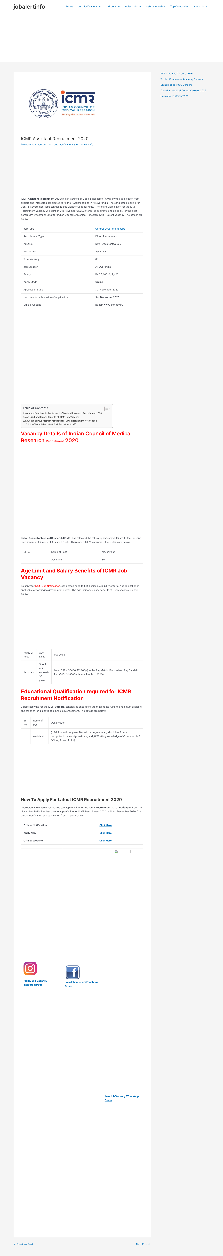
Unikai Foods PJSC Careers (176, 84)
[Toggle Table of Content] (105, 408)
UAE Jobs (111, 6)
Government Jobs (32, 144)
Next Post (143, 1244)
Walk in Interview (155, 6)
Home (69, 6)
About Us (198, 6)
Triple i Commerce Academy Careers (181, 79)
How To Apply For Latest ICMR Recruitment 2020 (53, 424)
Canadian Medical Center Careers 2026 (183, 90)
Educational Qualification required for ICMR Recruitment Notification (61, 420)
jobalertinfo (29, 6)
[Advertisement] (111, 37)
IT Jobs (48, 144)
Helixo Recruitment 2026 (174, 96)
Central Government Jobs (110, 228)
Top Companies (179, 6)
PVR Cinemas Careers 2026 (176, 73)
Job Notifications (87, 6)
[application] (99, 6)
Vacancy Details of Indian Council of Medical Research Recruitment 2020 (63, 413)
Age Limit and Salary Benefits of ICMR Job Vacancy (52, 417)
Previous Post (23, 1244)
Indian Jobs (131, 6)
